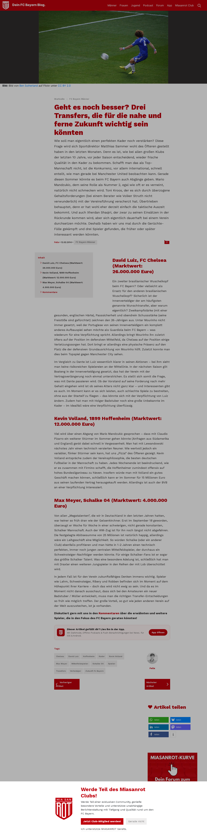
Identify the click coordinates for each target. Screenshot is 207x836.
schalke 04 (98, 664)
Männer (112, 5)
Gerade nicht (136, 821)
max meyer (61, 664)
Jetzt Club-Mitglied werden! (102, 821)
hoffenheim (88, 656)
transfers (61, 671)
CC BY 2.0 (64, 85)
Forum (160, 5)
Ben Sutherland (28, 85)
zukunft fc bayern (94, 671)
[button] (158, 720)
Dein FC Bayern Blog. (28, 5)
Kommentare (50, 292)
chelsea (60, 656)
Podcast (148, 5)
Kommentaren (109, 613)
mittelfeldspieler (79, 664)
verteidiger (75, 671)
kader (102, 656)
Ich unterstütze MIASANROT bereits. (104, 828)
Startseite (59, 99)
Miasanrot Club (184, 5)
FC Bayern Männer (79, 99)
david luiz (73, 656)
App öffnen (158, 632)
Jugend (135, 5)
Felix (56, 242)
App (169, 5)
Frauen (124, 5)
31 (167, 242)
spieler (111, 664)
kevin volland (115, 656)
